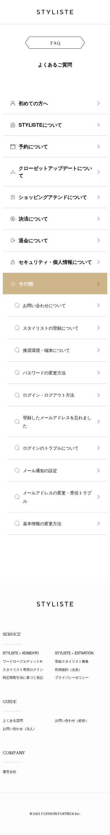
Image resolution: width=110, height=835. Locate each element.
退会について (33, 240)
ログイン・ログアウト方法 (48, 395)
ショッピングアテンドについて (53, 196)
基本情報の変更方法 (42, 523)
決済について (33, 218)
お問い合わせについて (44, 305)
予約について (33, 146)
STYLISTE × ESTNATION (74, 652)
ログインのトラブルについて (51, 448)
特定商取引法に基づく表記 (23, 677)
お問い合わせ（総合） (72, 720)
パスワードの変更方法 (44, 373)
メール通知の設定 (40, 470)
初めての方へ (33, 103)
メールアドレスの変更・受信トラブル (57, 497)
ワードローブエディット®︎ (22, 661)
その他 (26, 283)
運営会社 (9, 771)
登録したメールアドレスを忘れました (57, 421)
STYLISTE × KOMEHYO (21, 652)
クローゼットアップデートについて (55, 172)
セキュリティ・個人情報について (55, 261)
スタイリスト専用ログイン (23, 669)
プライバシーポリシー (72, 677)
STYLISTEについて (40, 124)
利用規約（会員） (68, 669)
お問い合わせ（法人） (19, 728)
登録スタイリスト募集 (72, 661)
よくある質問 (13, 720)
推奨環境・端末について (46, 350)
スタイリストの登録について (51, 328)
